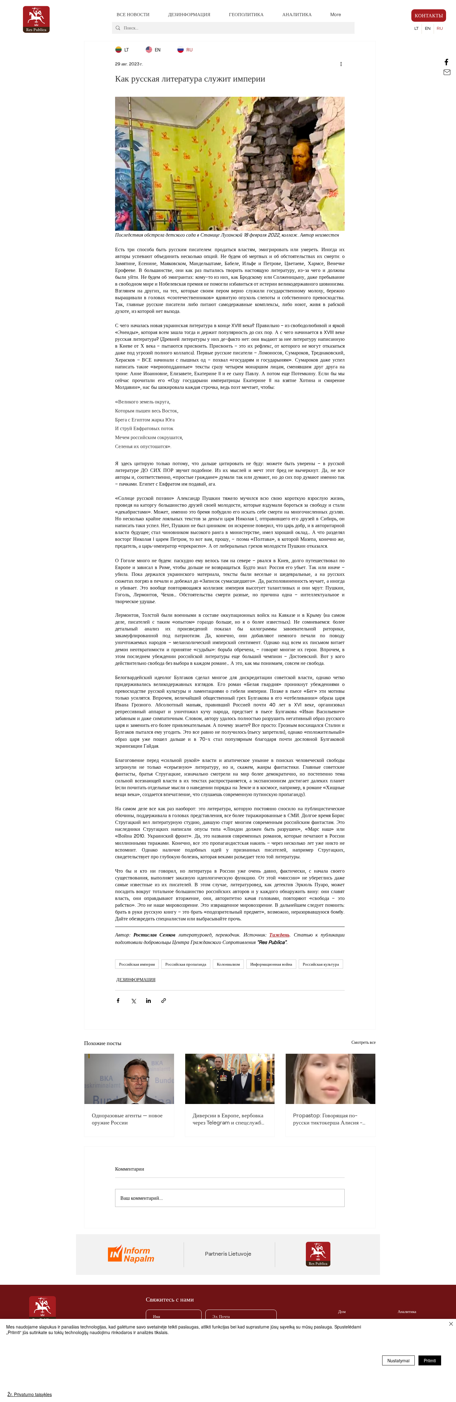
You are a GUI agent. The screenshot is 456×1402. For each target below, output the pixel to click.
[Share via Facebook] (118, 1001)
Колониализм (228, 964)
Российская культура (321, 964)
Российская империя (137, 964)
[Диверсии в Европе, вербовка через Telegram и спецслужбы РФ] (230, 1079)
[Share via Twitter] (133, 1001)
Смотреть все (363, 1042)
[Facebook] (446, 62)
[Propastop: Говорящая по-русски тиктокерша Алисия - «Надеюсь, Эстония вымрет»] (330, 1079)
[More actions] (341, 63)
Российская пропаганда (185, 964)
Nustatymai (398, 1360)
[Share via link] (164, 1001)
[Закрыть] (451, 1324)
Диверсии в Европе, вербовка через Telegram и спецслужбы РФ (229, 1119)
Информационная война (271, 964)
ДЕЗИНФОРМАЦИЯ (135, 979)
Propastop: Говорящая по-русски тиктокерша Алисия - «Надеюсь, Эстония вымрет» (328, 1119)
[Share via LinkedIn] (148, 1001)
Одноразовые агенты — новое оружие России (127, 1119)
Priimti (430, 1360)
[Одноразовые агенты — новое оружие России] (129, 1079)
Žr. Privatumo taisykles (29, 1394)
